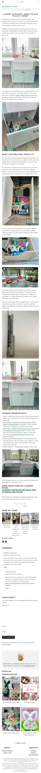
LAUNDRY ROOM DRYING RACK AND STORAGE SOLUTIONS (19, 491)
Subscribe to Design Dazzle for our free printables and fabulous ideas (18, 643)
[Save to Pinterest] (6, 542)
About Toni (7, 752)
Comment (5, 605)
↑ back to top (20, 743)
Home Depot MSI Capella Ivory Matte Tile (21, 434)
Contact (33, 750)
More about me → (30, 665)
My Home (15, 6)
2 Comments (27, 10)
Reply (5, 567)
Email (4, 631)
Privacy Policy (7, 750)
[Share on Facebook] (3, 542)
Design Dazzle (6, 6)
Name (4, 626)
